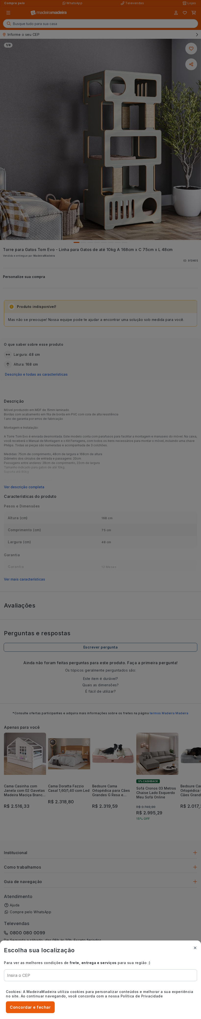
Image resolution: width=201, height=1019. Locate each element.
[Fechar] (195, 947)
